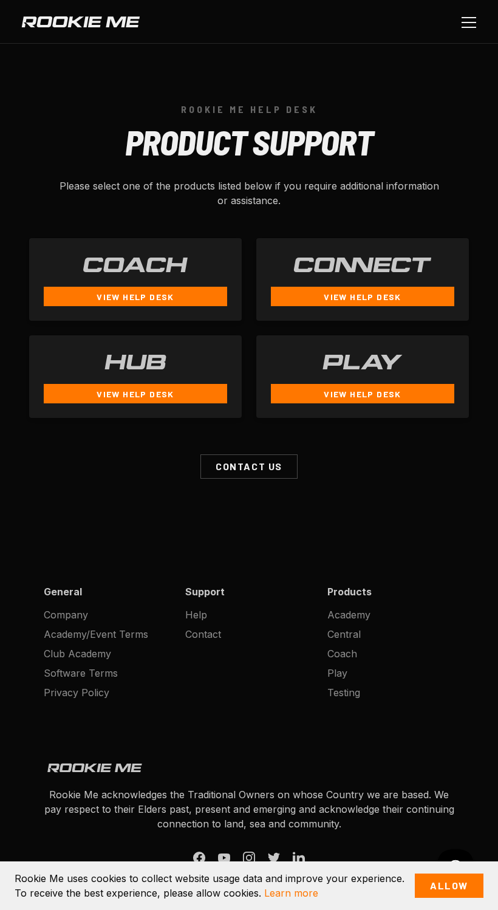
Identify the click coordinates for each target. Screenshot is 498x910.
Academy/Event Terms (96, 634)
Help (196, 615)
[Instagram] (249, 858)
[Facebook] (199, 858)
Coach (342, 654)
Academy (348, 615)
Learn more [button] (291, 893)
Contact (203, 634)
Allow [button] (449, 885)
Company (66, 615)
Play (337, 673)
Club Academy (77, 654)
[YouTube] (224, 858)
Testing (343, 692)
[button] (466, 22)
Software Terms (81, 673)
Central (344, 634)
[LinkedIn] (299, 858)
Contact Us (249, 466)
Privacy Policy (76, 692)
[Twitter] (274, 858)
